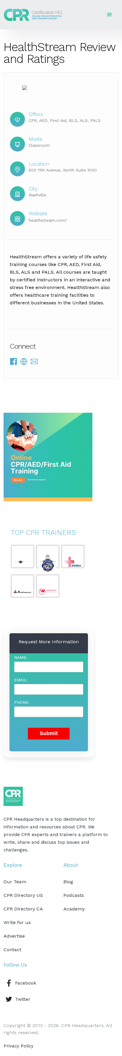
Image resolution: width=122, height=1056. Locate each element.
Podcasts (73, 895)
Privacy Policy (18, 1046)
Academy (74, 909)
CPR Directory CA (23, 909)
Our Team (15, 881)
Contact (12, 949)
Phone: (22, 702)
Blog (68, 881)
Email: (21, 680)
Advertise (14, 936)
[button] (109, 15)
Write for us (17, 922)
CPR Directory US (23, 895)
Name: (20, 657)
